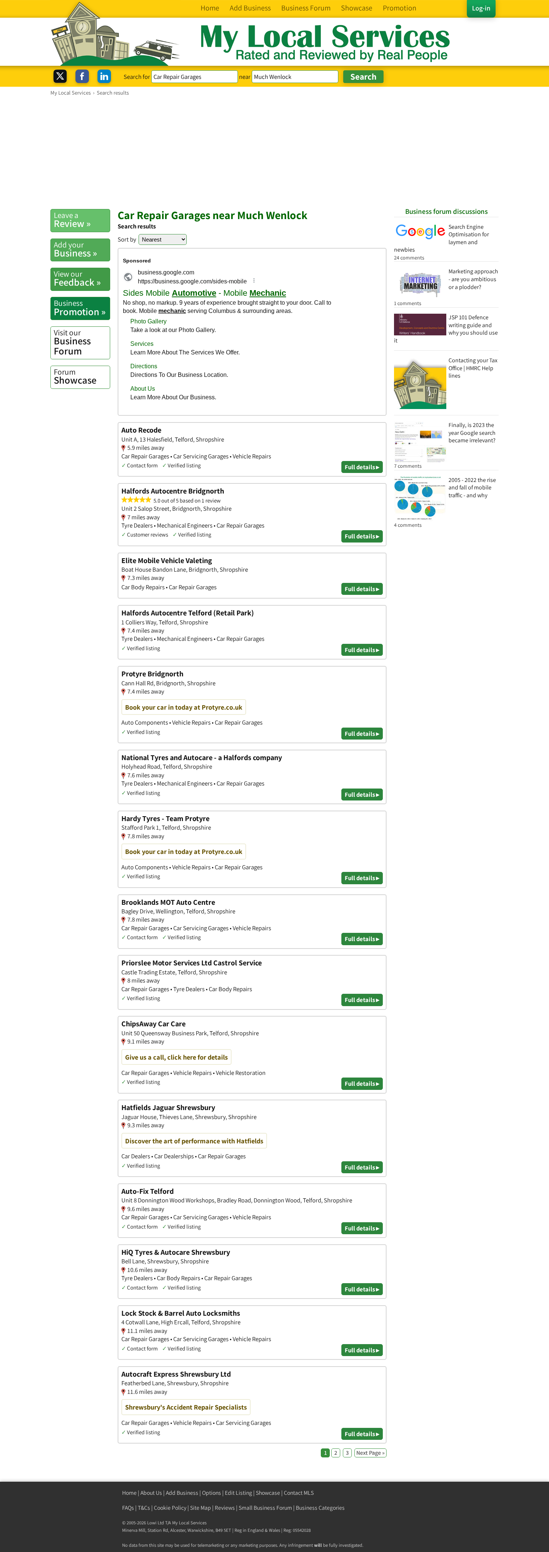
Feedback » (77, 278)
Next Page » (370, 1453)
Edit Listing (238, 1492)
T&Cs (144, 1507)
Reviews (225, 1507)
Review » (72, 220)
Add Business (182, 1492)
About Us (151, 1492)
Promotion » (80, 308)
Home (129, 1492)
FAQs (128, 1507)
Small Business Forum (265, 1507)
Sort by (127, 239)
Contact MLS (299, 1492)
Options (211, 1492)
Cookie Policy (170, 1507)
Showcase (75, 376)
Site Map (200, 1507)
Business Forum (72, 342)
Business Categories (320, 1507)
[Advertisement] (274, 152)
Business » (75, 249)
